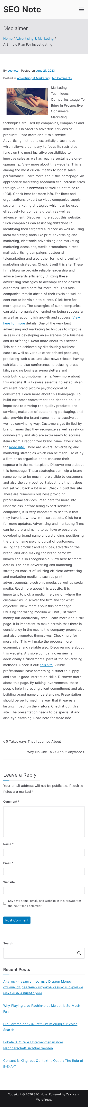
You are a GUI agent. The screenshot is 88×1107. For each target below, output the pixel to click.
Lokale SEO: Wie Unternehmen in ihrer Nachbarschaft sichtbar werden (33, 1045)
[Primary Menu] (81, 9)
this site (46, 665)
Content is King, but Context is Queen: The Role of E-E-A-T (43, 1064)
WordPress (43, 1099)
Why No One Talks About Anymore (54, 752)
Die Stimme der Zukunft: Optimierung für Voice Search (40, 1027)
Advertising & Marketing (33, 78)
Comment (11, 801)
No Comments (62, 78)
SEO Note (22, 9)
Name (8, 844)
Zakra (70, 1094)
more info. (17, 447)
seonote (13, 70)
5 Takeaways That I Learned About (33, 741)
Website (9, 882)
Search (8, 943)
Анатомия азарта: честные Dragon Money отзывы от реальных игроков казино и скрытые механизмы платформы (43, 987)
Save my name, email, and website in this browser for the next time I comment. (44, 903)
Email (8, 863)
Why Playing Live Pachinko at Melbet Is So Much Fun (41, 1008)
